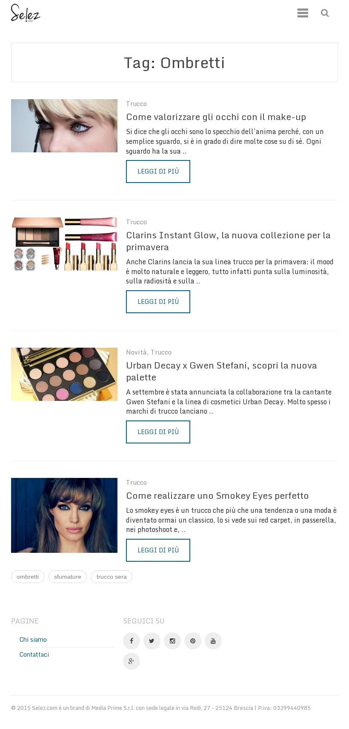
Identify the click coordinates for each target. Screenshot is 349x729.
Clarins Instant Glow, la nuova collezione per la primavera (228, 241)
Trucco (136, 103)
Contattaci (34, 654)
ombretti (28, 576)
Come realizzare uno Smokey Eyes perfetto (217, 495)
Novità (136, 352)
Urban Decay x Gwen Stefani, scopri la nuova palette (221, 371)
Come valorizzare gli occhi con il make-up (216, 116)
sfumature (67, 576)
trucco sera (112, 576)
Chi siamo (33, 639)
